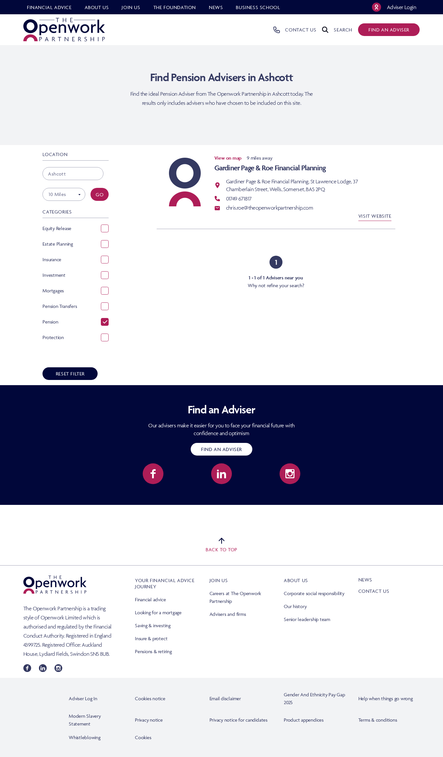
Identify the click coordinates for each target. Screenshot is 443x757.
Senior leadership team (307, 619)
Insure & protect (151, 638)
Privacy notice (149, 720)
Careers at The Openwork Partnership (235, 597)
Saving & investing (153, 625)
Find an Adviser (221, 449)
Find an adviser (388, 30)
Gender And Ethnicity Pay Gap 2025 (314, 698)
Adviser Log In (83, 698)
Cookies (143, 737)
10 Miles (57, 194)
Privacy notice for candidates (239, 720)
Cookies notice (150, 698)
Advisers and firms (228, 614)
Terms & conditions (377, 720)
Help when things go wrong (385, 698)
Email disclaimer (225, 698)
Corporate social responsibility (314, 593)
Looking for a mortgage (158, 612)
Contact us (373, 591)
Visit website (374, 216)
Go (99, 194)
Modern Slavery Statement (85, 720)
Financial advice (150, 599)
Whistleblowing (85, 737)
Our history (295, 606)
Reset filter (70, 374)
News (365, 580)
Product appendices (304, 720)
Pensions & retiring (153, 651)
